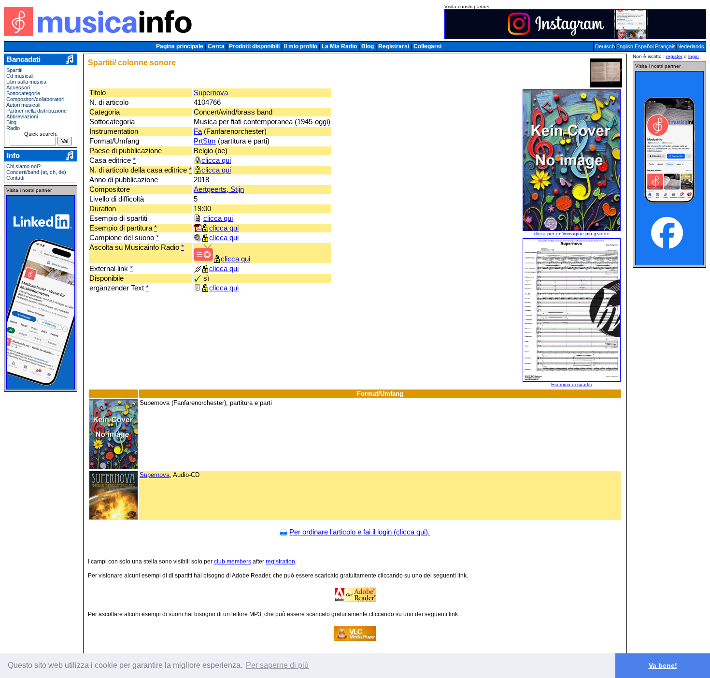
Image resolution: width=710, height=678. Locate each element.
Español (644, 46)
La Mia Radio (339, 46)
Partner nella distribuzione (36, 111)
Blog (367, 46)
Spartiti (14, 70)
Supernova (211, 93)
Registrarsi (393, 46)
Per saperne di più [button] (277, 665)
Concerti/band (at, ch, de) (36, 172)
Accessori (18, 87)
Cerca (216, 46)
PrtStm (205, 141)
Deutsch (605, 46)
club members (232, 561)
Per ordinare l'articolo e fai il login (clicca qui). (359, 532)
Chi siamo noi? (23, 166)
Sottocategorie (23, 93)
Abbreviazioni (22, 116)
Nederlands (690, 46)
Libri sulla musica (26, 82)
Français (665, 46)
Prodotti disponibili (254, 46)
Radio (13, 128)
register (674, 56)
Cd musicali (19, 76)
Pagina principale (179, 46)
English (624, 46)
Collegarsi (427, 46)
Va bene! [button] (663, 665)
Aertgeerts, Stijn (219, 189)
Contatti (15, 178)
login (693, 56)
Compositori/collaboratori (35, 99)
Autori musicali (23, 105)
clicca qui (216, 160)
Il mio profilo (300, 46)
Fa (198, 131)
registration (280, 561)
